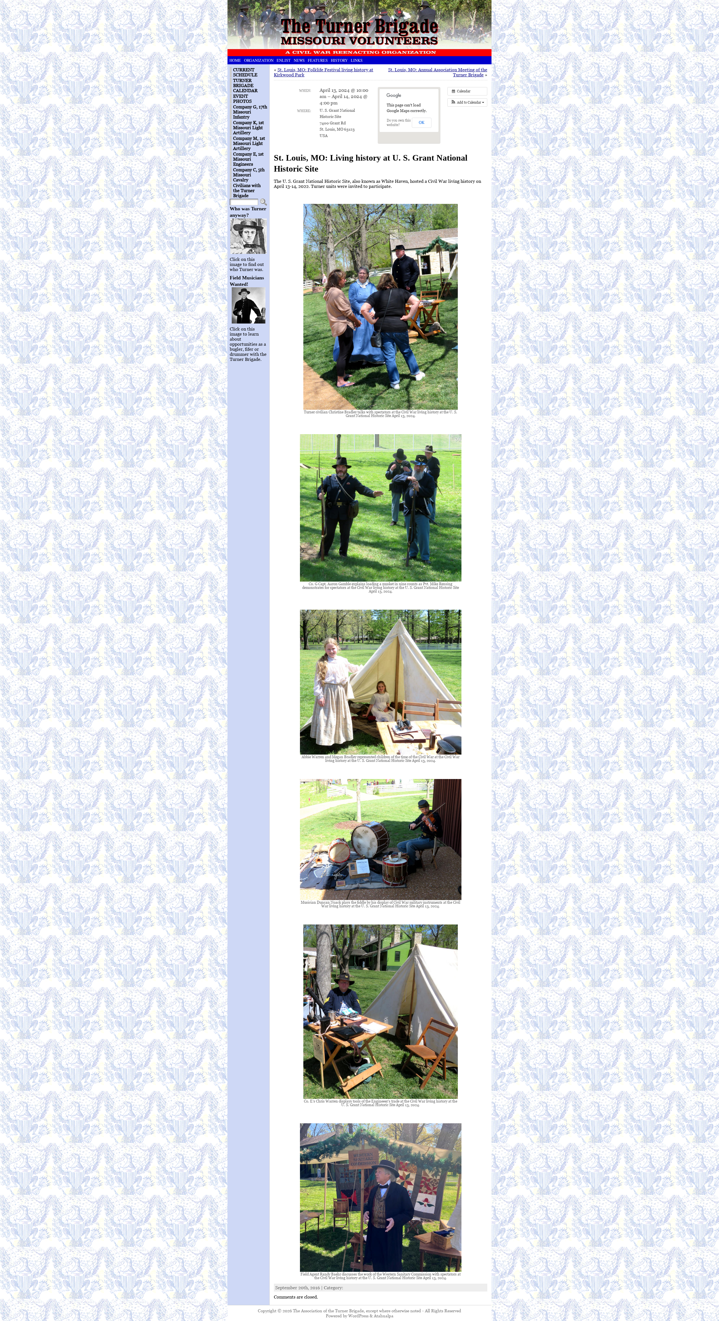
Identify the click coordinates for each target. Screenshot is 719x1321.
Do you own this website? (399, 122)
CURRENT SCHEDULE (245, 72)
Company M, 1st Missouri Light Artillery (249, 143)
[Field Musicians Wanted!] (248, 305)
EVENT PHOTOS (242, 99)
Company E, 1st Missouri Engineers (248, 159)
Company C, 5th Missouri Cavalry (249, 174)
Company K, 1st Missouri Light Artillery (248, 127)
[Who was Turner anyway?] (248, 236)
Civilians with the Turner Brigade (247, 190)
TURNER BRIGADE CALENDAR (245, 85)
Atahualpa (383, 1315)
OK (421, 122)
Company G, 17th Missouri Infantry (250, 111)
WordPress (358, 1315)
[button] (467, 102)
